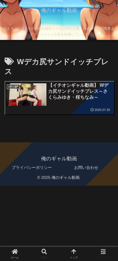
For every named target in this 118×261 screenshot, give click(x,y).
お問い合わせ (86, 167)
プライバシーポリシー (32, 167)
